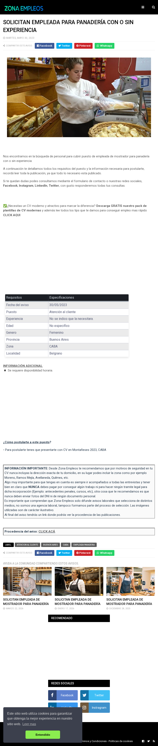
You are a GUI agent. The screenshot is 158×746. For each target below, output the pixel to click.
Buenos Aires (50, 545)
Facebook (10, 185)
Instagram (26, 185)
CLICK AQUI (11, 215)
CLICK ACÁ (46, 531)
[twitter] (148, 741)
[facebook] (143, 741)
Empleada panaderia (84, 545)
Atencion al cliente (27, 545)
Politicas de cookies (121, 741)
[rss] (153, 741)
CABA (65, 545)
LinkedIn (41, 185)
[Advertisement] (79, 259)
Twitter (54, 185)
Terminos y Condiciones (92, 741)
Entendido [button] (43, 734)
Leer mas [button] (29, 724)
